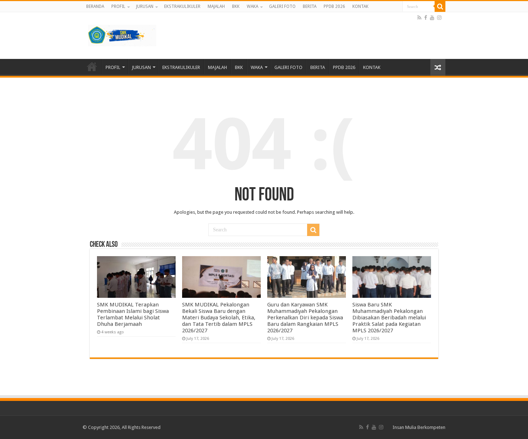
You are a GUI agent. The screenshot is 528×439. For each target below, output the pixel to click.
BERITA (309, 6)
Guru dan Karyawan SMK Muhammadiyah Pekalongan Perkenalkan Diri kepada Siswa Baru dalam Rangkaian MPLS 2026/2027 (305, 317)
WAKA (252, 6)
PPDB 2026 (334, 6)
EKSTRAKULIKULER (182, 6)
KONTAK (360, 6)
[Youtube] (432, 17)
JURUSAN (144, 6)
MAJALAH (216, 6)
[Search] (440, 6)
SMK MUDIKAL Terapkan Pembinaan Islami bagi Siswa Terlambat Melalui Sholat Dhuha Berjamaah (133, 314)
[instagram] (439, 17)
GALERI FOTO (282, 6)
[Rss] (419, 17)
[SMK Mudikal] (122, 34)
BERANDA (95, 6)
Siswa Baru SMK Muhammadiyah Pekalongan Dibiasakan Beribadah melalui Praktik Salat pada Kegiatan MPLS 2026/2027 (389, 317)
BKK (236, 6)
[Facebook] (425, 17)
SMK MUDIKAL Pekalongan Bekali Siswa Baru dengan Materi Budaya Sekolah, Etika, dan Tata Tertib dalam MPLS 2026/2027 (218, 317)
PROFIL (118, 6)
